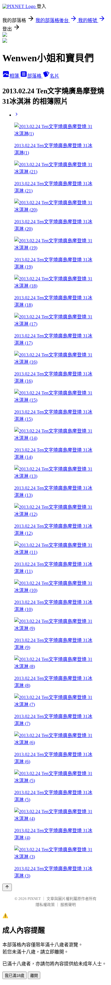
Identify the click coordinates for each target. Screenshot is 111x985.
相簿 (14, 75)
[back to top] (7, 887)
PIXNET (34, 898)
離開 (34, 975)
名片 (54, 75)
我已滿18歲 (14, 975)
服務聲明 (68, 904)
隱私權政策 (45, 904)
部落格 (35, 75)
